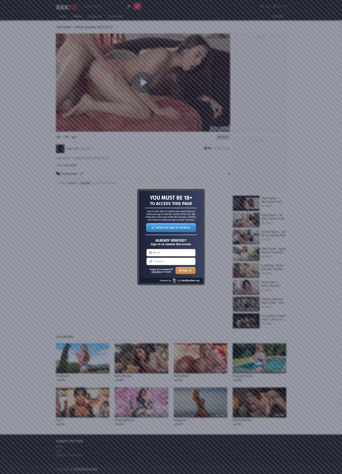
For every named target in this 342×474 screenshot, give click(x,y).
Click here (156, 272)
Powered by (165, 280)
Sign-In (187, 270)
